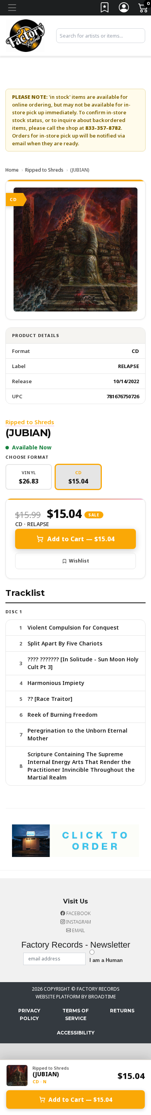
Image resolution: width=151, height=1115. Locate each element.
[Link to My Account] (124, 9)
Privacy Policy (29, 1014)
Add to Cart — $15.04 (80, 539)
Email (78, 930)
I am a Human (106, 960)
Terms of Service (75, 1014)
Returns (122, 1010)
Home (12, 170)
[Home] (25, 35)
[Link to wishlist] (105, 9)
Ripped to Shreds (44, 170)
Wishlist (79, 561)
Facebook (78, 913)
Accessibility (75, 1033)
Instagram (78, 922)
